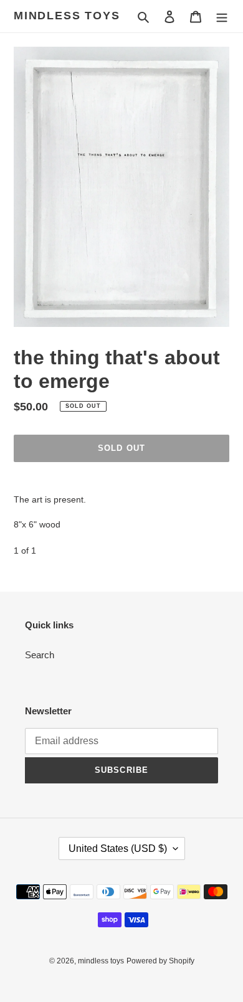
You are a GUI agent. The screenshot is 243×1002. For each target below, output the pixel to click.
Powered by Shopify (160, 961)
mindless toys (67, 15)
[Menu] (222, 16)
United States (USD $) (118, 848)
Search (39, 655)
